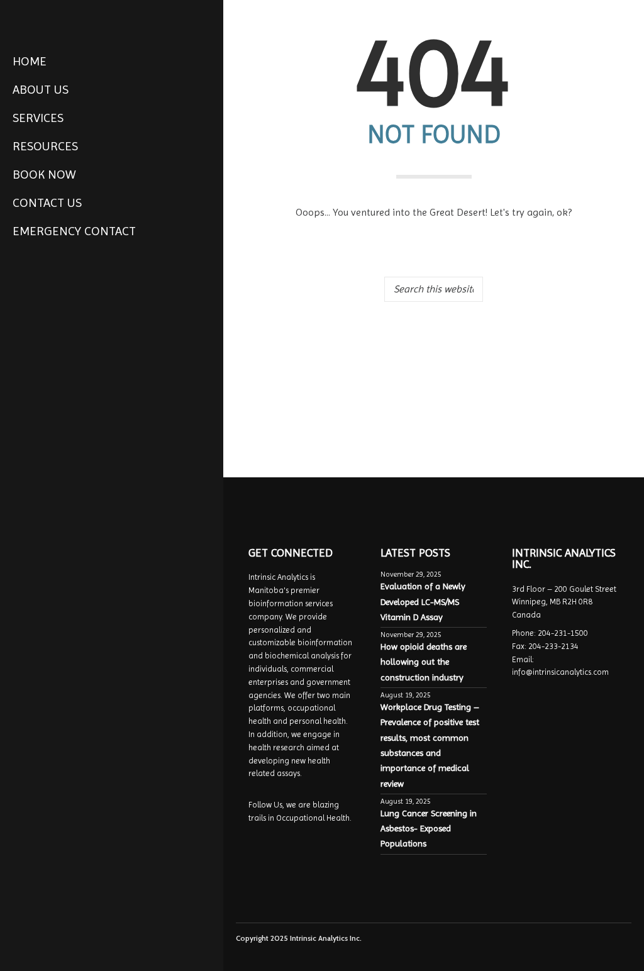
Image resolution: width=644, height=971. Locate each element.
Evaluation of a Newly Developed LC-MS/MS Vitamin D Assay (422, 601)
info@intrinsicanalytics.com (560, 672)
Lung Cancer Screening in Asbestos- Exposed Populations (428, 828)
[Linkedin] (37, 948)
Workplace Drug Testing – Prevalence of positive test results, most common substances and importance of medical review (429, 745)
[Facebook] (21, 948)
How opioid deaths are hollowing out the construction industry (423, 661)
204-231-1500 (563, 633)
